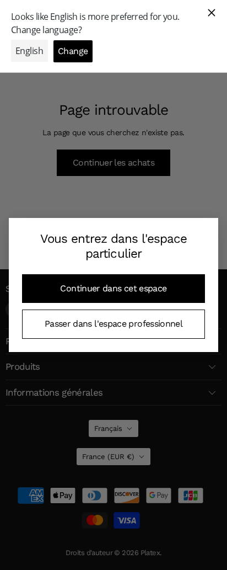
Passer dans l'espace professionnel (113, 323)
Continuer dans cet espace (113, 288)
